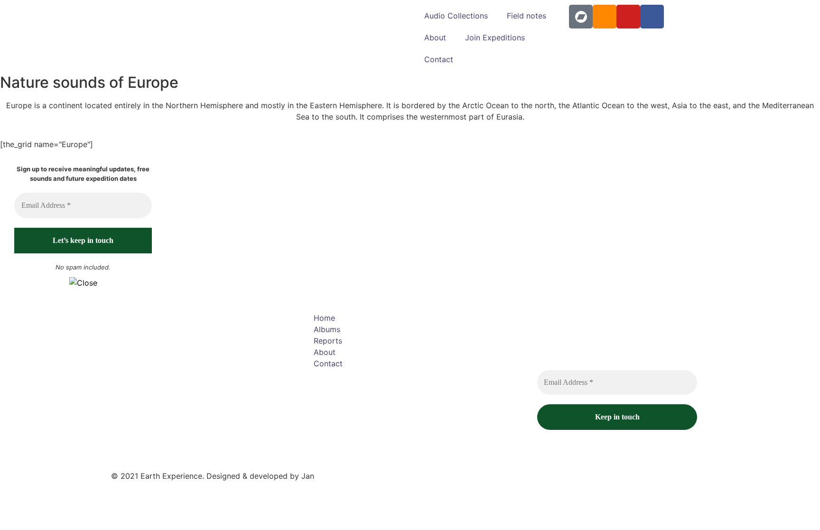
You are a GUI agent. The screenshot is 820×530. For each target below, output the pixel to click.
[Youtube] (628, 16)
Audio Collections (456, 15)
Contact (438, 59)
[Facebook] (652, 16)
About (435, 37)
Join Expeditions (495, 37)
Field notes (526, 15)
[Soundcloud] (604, 16)
